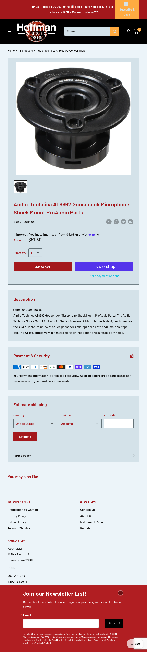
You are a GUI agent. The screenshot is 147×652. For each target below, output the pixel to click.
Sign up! (114, 623)
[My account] (128, 31)
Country (18, 415)
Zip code (110, 415)
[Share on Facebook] (109, 222)
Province (65, 415)
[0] (136, 31)
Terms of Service (19, 528)
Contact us (87, 509)
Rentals (85, 528)
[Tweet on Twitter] (123, 222)
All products (26, 50)
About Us (86, 516)
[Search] (114, 31)
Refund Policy (21, 455)
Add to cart (42, 267)
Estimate (25, 436)
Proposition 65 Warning (23, 509)
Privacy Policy (17, 516)
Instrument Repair (92, 522)
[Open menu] (9, 31)
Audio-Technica (24, 221)
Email (27, 615)
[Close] (120, 593)
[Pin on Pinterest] (116, 222)
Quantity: (20, 252)
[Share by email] (130, 222)
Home (11, 50)
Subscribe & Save (127, 12)
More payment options (104, 276)
